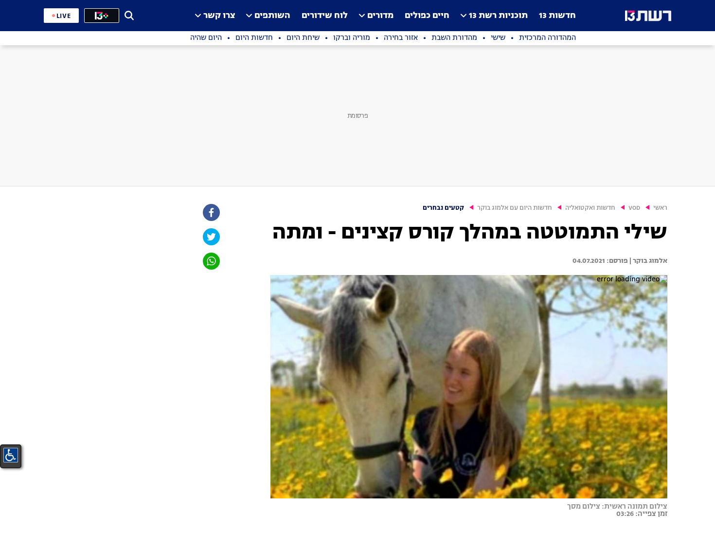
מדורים (380, 15)
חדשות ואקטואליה (590, 208)
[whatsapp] (210, 261)
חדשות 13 (557, 15)
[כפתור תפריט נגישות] (10, 455)
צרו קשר (219, 15)
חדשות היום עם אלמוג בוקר (514, 208)
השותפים (272, 15)
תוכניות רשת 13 (498, 15)
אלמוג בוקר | (647, 261)
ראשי (660, 208)
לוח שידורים (325, 15)
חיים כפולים (427, 15)
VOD (634, 208)
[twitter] (210, 236)
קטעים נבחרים (443, 208)
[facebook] (210, 212)
